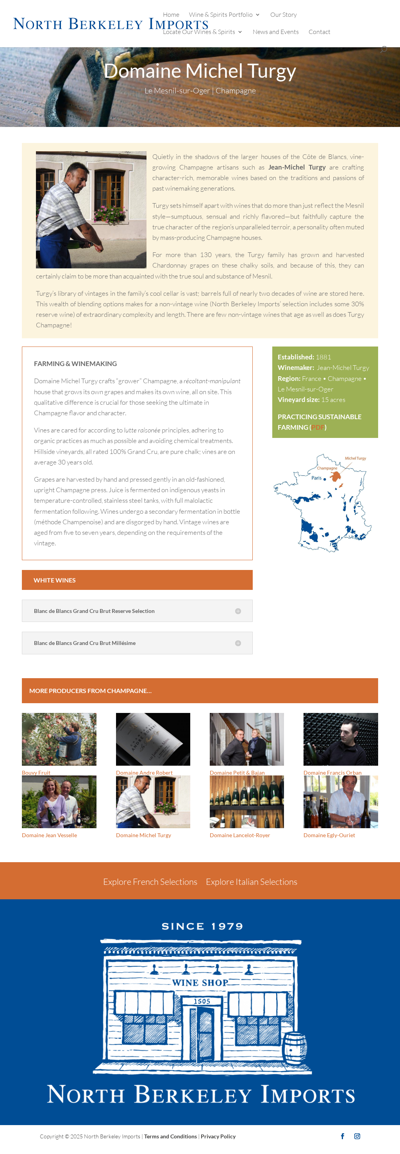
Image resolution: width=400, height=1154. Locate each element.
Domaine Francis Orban (333, 772)
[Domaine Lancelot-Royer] (247, 801)
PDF (318, 427)
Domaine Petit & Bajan (237, 772)
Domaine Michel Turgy (143, 835)
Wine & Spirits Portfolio (221, 15)
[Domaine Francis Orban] (341, 739)
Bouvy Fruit (36, 772)
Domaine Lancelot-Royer (240, 835)
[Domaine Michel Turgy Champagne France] (325, 554)
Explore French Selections (150, 881)
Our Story (283, 15)
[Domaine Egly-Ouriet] (341, 801)
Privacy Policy (218, 1136)
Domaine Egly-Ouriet (329, 835)
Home (171, 15)
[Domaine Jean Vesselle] (59, 801)
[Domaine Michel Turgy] (153, 801)
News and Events (276, 32)
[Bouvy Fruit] (59, 739)
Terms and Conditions (170, 1136)
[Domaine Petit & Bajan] (247, 739)
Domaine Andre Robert (144, 772)
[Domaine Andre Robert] (153, 739)
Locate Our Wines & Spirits (199, 32)
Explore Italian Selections (251, 881)
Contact (319, 32)
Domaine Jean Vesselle (49, 835)
